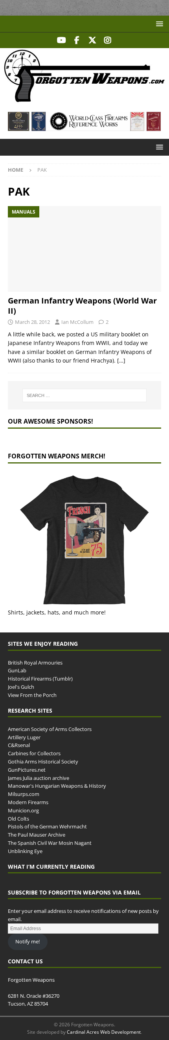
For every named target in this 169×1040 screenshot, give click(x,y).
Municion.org (23, 810)
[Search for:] (85, 395)
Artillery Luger (24, 737)
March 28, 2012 (32, 321)
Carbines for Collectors (34, 753)
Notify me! (27, 941)
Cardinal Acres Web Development (104, 1032)
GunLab (17, 670)
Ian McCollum (77, 321)
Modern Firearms (28, 802)
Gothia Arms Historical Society (43, 761)
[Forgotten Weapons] (84, 99)
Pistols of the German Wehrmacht (47, 826)
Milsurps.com (23, 794)
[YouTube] (61, 40)
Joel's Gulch (21, 686)
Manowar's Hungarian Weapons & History (57, 785)
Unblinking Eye (25, 851)
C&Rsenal (19, 745)
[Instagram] (107, 40)
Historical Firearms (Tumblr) (40, 678)
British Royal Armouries (35, 662)
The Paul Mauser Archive (36, 834)
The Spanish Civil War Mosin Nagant (50, 842)
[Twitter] (92, 40)
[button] (158, 24)
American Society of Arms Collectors (50, 729)
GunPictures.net (27, 769)
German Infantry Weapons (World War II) (82, 305)
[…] (121, 360)
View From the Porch (32, 695)
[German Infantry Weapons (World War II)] (84, 249)
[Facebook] (77, 40)
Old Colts (18, 818)
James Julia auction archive (38, 777)
